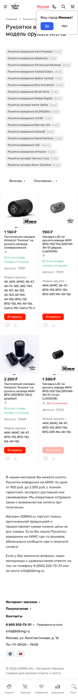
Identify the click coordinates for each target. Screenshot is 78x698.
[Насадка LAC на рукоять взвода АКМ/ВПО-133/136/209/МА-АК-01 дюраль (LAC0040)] (58, 207)
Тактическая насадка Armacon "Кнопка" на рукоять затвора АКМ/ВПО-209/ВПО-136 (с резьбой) (19, 391)
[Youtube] (20, 654)
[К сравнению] (15, 325)
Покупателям (17, 608)
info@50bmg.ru (18, 631)
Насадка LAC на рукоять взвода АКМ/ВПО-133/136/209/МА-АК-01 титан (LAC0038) (58, 391)
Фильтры (15, 181)
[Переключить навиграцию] (5, 6)
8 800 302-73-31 (18, 625)
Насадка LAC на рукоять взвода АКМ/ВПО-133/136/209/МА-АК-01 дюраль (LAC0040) (58, 244)
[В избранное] (7, 325)
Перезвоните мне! (49, 625)
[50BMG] (15, 6)
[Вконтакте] (10, 654)
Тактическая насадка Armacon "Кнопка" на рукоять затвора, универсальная (19, 242)
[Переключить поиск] (63, 6)
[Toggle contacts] (54, 6)
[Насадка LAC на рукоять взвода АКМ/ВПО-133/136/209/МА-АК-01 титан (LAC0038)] (58, 354)
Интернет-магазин (21, 602)
